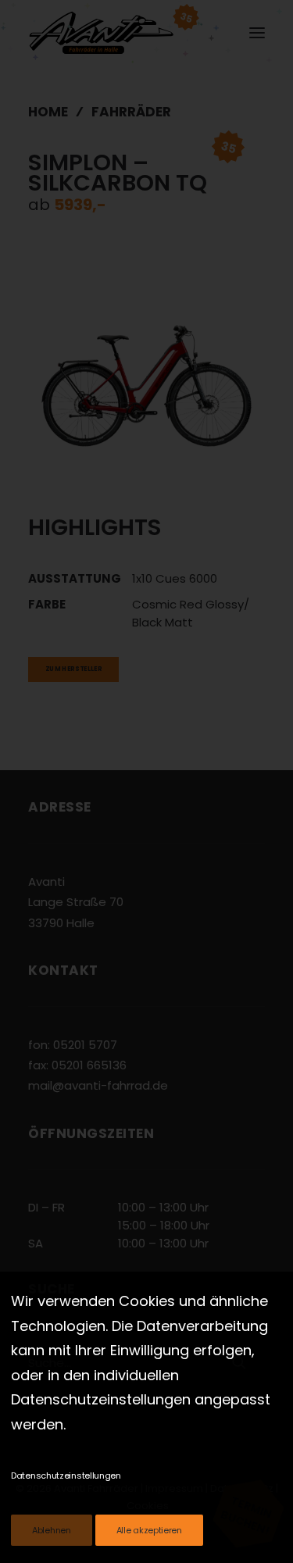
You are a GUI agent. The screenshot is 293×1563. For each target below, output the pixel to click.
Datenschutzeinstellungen (66, 1475)
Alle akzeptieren (149, 1530)
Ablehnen (51, 1530)
